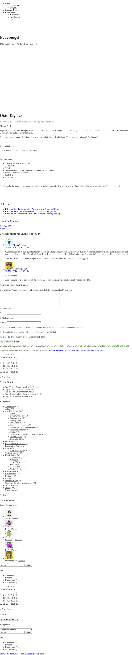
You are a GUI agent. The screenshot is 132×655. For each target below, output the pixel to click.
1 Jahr (2, 228)
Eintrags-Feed (10, 578)
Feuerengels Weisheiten (14, 446)
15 (14, 366)
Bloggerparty (15, 418)
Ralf (7, 529)
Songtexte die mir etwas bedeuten (18, 483)
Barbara (8, 539)
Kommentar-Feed (12, 580)
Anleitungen (15, 17)
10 (1, 366)
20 (9, 369)
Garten (8, 448)
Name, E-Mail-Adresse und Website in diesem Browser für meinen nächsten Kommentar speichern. (43, 327)
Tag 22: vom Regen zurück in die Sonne (21, 387)
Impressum (14, 5)
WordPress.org (11, 582)
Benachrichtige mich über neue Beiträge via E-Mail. (24, 337)
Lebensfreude (10, 474)
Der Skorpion (15, 423)
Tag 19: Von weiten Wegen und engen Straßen (24, 394)
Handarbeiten (10, 12)
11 (4, 366)
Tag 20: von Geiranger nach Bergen (19, 392)
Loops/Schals (15, 467)
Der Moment (10, 441)
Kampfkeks (18, 245)
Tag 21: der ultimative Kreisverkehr (19, 389)
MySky (8, 478)
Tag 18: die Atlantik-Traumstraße (18, 396)
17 (1, 369)
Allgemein (26, 122)
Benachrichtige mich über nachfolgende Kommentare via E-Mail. (29, 332)
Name (3, 313)
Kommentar (5, 309)
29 (14, 371)
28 (12, 371)
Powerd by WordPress (9, 654)
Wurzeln (14, 518)
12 (7, 366)
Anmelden (9, 575)
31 (1, 374)
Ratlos (12, 432)
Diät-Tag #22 (5, 226)
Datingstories (15, 420)
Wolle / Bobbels (16, 469)
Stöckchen (9, 485)
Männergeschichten (18, 430)
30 (17, 371)
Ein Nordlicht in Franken (15, 443)
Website (3, 323)
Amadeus (30, 654)
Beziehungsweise (17, 416)
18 (4, 369)
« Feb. (2, 377)
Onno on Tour (11, 10)
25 (4, 371)
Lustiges (8, 476)
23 (17, 369)
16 (17, 366)
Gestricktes (14, 15)
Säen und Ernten (17, 450)
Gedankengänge (11, 453)
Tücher (13, 19)
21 (12, 369)
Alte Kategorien (11, 411)
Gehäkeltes (14, 460)
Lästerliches (10, 471)
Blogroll (13, 8)
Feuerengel (9, 37)
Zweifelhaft (15, 439)
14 (12, 366)
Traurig (8, 487)
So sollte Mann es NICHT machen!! (25, 434)
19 (7, 369)
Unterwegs (9, 490)
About (7, 3)
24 (1, 371)
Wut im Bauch (16, 437)
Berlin (12, 413)
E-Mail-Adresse (7, 318)
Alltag (33, 122)
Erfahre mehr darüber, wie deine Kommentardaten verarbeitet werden (77, 350)
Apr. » (9, 377)
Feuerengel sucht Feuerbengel (22, 427)
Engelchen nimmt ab (45, 122)
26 (7, 371)
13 (9, 366)
